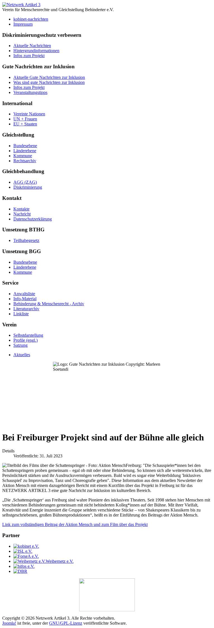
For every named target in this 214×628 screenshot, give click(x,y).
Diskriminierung (27, 187)
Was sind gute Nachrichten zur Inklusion (49, 82)
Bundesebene (25, 145)
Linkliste (21, 313)
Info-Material (25, 298)
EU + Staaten (25, 124)
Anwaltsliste (24, 293)
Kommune (22, 155)
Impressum (23, 24)
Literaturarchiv (26, 308)
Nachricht (22, 214)
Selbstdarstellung (28, 335)
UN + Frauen (25, 119)
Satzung (20, 345)
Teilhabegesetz (26, 240)
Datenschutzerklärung (32, 219)
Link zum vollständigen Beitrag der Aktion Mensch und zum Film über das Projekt (75, 524)
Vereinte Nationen (29, 113)
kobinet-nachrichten (30, 19)
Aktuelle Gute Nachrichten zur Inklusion (49, 77)
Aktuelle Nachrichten (32, 45)
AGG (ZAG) (25, 182)
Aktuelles (21, 354)
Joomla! (9, 623)
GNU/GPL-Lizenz (65, 623)
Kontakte (21, 209)
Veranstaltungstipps (30, 92)
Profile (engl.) (25, 340)
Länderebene (24, 150)
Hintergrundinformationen (36, 50)
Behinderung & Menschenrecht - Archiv (48, 303)
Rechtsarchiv (24, 160)
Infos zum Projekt (29, 55)
